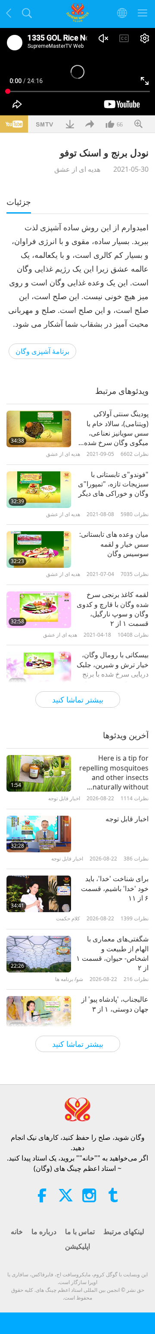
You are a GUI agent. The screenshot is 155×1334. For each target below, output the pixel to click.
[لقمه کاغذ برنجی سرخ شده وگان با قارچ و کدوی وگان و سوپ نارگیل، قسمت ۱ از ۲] (38, 609)
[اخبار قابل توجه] (38, 834)
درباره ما (43, 1231)
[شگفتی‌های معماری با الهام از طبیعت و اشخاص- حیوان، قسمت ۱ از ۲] (38, 954)
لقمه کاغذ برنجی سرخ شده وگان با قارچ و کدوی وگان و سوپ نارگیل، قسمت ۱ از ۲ (113, 609)
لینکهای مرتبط (123, 1231)
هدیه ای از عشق (77, 169)
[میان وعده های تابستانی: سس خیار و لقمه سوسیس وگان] (38, 549)
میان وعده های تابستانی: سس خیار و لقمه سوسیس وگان (114, 543)
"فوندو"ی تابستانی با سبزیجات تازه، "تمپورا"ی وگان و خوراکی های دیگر (113, 484)
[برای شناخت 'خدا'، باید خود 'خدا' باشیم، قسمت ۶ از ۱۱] (38, 894)
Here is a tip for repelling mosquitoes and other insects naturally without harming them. (114, 772)
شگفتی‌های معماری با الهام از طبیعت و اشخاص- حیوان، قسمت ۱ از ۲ (112, 953)
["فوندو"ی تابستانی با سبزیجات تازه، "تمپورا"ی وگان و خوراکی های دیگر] (38, 489)
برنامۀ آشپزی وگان (42, 351)
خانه (17, 1231)
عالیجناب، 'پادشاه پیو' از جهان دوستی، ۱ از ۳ (115, 1003)
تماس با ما (80, 1231)
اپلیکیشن (77, 1246)
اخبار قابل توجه (127, 818)
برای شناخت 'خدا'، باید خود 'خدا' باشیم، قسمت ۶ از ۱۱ (115, 888)
